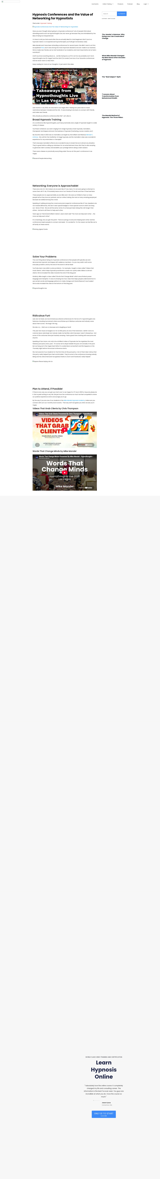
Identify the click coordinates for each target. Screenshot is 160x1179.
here (42, 48)
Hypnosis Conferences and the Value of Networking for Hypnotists (62, 16)
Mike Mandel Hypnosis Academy (74, 400)
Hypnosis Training (46, 23)
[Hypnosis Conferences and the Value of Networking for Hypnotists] (64, 27)
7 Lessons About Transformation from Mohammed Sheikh (114, 91)
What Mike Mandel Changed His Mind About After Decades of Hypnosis (114, 52)
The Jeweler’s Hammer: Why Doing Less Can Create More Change (114, 31)
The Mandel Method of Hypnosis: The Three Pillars (114, 111)
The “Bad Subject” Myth (114, 71)
